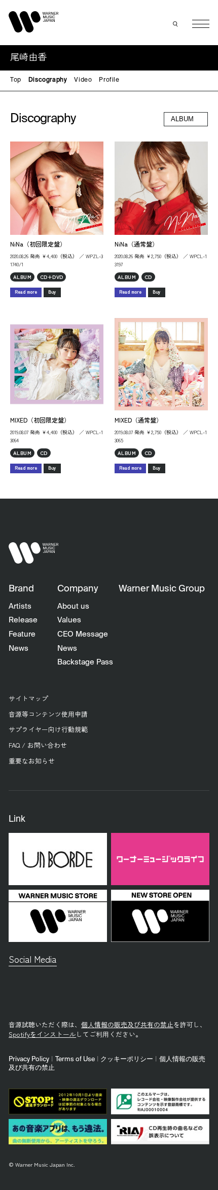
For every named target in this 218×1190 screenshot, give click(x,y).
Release (23, 620)
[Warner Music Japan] (33, 553)
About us (73, 606)
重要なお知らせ (32, 760)
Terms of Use (75, 1059)
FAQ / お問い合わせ (38, 745)
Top (15, 80)
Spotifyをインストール (42, 1034)
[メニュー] (200, 23)
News (18, 648)
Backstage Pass (85, 662)
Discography (47, 80)
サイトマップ (28, 698)
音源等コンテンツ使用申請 (48, 714)
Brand (21, 588)
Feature (22, 634)
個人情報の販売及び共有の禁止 (127, 1024)
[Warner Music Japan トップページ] (33, 21)
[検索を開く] (176, 23)
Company (77, 588)
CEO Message (82, 634)
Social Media (33, 959)
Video (83, 80)
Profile (109, 80)
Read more (26, 292)
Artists (20, 606)
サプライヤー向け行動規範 (48, 729)
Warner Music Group (162, 588)
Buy (52, 292)
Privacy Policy (29, 1059)
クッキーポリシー (126, 1059)
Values (69, 620)
